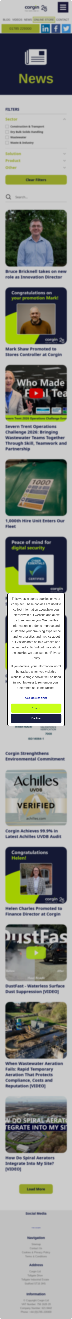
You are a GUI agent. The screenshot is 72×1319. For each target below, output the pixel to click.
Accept (36, 708)
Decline (36, 718)
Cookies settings (36, 697)
